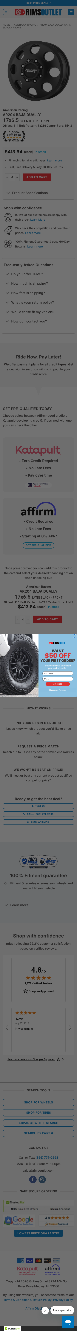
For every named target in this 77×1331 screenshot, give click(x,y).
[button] (57, 684)
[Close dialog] (74, 636)
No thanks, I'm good (57, 690)
